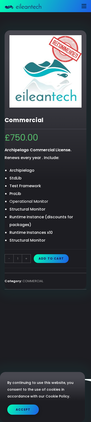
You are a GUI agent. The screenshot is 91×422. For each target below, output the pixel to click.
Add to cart (51, 258)
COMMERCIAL (33, 281)
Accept (23, 409)
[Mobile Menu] (82, 6)
